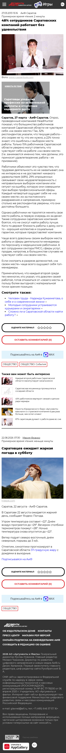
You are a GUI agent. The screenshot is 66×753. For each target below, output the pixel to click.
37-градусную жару (43, 550)
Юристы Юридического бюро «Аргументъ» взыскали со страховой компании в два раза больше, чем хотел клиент (37, 411)
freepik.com (8, 500)
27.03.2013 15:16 (10, 13)
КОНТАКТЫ (45, 630)
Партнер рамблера (30, 737)
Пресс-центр (11, 635)
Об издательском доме (19, 630)
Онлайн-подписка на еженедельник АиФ (31, 640)
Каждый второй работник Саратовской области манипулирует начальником (35, 379)
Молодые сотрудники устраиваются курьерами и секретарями (31, 307)
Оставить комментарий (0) (33, 339)
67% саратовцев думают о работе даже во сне (38, 419)
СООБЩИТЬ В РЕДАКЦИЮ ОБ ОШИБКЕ (26, 644)
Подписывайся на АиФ (17, 559)
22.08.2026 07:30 (11, 437)
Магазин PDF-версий (36, 635)
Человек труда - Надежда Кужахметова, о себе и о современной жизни (34, 300)
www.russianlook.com (21, 77)
